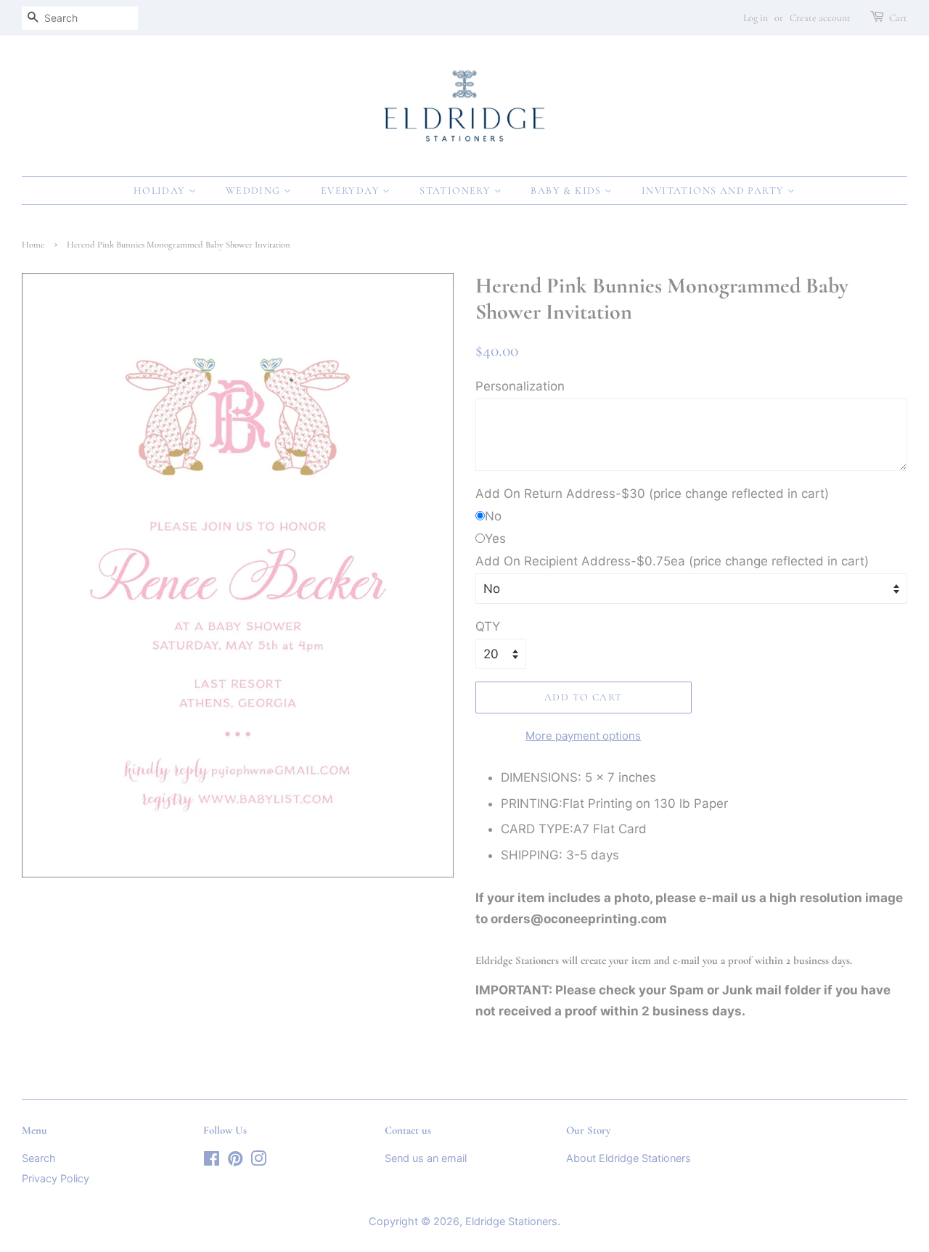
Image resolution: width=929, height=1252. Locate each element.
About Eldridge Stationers (628, 1158)
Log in (755, 18)
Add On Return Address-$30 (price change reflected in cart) (652, 493)
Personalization (520, 386)
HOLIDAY (161, 190)
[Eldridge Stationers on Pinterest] (235, 1161)
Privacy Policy (55, 1178)
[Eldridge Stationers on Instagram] (258, 1161)
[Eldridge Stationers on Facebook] (211, 1161)
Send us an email (426, 1158)
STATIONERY (457, 190)
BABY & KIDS (568, 190)
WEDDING (255, 190)
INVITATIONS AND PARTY (714, 190)
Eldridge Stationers (511, 1221)
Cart (898, 18)
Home (33, 244)
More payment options (583, 735)
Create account (820, 18)
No (493, 516)
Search (39, 1158)
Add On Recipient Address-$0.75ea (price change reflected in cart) (672, 561)
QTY (487, 626)
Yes (495, 538)
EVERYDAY (352, 190)
